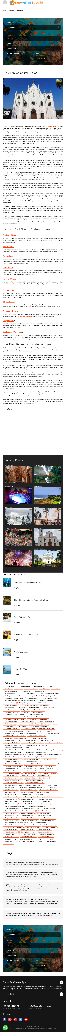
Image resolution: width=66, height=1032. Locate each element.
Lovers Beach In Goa (11, 813)
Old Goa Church (9, 686)
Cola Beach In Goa (27, 815)
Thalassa (18, 689)
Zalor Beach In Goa (10, 804)
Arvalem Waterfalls (10, 693)
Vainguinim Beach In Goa (36, 806)
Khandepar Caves (38, 712)
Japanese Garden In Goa (27, 778)
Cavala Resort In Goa (11, 775)
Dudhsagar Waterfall (24, 686)
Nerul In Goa (8, 841)
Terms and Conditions (33, 1026)
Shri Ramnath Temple (11, 721)
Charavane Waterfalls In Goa (13, 766)
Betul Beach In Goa (10, 822)
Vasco (40, 841)
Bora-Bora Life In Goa (11, 771)
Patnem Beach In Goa (46, 818)
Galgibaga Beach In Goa (12, 818)
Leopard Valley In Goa (28, 775)
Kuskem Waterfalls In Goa (53, 764)
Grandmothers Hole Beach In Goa (14, 806)
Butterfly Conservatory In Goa (52, 797)
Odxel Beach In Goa (27, 813)
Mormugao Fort (26, 691)
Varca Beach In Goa (29, 834)
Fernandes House (32, 698)
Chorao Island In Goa (27, 792)
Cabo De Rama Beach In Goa (13, 827)
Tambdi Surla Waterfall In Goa (13, 761)
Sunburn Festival (39, 696)
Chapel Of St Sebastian (45, 721)
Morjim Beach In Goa (46, 834)
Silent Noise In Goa (29, 773)
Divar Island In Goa (51, 785)
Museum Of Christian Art (28, 700)
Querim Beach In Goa (49, 827)
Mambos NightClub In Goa (32, 797)
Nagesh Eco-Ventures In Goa (13, 780)
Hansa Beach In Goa (44, 811)
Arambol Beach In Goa (26, 839)
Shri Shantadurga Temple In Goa (50, 733)
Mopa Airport (8, 843)
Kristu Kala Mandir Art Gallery (39, 726)
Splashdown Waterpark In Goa (13, 782)
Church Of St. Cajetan (11, 691)
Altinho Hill (25, 712)
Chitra (29, 731)
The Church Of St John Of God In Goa (36, 745)
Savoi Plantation (9, 707)
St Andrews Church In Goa (15, 10)
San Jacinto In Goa (10, 794)
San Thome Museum (11, 700)
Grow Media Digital (50, 1028)
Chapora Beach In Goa (27, 799)
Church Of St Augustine (11, 712)
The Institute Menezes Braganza (14, 724)
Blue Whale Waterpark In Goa (13, 785)
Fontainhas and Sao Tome (46, 728)
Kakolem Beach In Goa (44, 815)
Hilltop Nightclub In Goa (40, 771)
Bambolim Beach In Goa (45, 832)
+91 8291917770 (11, 1006)
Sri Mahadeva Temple (29, 728)
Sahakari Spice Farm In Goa (37, 735)
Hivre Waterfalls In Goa (49, 759)
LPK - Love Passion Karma (12, 797)
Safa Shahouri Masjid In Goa (13, 745)
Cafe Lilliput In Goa (43, 775)
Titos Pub (55, 689)
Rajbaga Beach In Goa (42, 822)
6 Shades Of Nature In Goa (33, 785)
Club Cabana (38, 686)
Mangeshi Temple (34, 707)
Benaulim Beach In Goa (28, 836)
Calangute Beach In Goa (45, 799)
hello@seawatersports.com (40, 1006)
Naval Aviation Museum (50, 724)
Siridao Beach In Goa (29, 825)
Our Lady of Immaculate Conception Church (17, 696)
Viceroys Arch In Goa (30, 740)
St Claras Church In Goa (12, 754)
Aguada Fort (25, 705)
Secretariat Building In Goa (12, 759)
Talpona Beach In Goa (27, 829)
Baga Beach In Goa (10, 839)
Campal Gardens (10, 726)
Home (4, 10)
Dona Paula (8, 689)
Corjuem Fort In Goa (53, 754)
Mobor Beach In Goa (26, 822)
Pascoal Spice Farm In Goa (39, 738)
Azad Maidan (22, 726)
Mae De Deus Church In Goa (13, 752)
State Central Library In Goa (49, 698)
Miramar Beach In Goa (32, 827)
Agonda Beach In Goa (11, 836)
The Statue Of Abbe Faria (36, 714)
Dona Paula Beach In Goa (12, 834)
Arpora (52, 839)
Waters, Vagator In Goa (46, 768)
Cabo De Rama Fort (40, 691)
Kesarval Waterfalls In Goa (33, 764)
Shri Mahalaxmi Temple (40, 710)
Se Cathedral (44, 689)
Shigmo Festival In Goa (52, 787)
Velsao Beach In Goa (11, 832)
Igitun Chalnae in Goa (11, 789)
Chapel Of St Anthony (34, 724)
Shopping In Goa (9, 787)
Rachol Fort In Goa (10, 757)
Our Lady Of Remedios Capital (27, 733)
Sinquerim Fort (42, 839)
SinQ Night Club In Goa (11, 768)
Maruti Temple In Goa (47, 740)
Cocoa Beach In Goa (28, 811)
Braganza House (52, 696)
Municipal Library (9, 733)
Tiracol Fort (21, 707)
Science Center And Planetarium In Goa (16, 738)
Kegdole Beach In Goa (11, 811)
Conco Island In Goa (43, 792)
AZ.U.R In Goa (50, 766)
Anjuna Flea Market (31, 689)
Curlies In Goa (26, 771)
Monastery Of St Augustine (40, 705)
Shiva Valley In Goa (10, 778)
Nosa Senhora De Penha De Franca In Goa (17, 747)
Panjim (32, 841)
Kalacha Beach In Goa (44, 801)
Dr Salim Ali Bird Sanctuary (27, 693)
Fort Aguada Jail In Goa (11, 743)
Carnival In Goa (43, 778)
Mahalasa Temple (10, 703)
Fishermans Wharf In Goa (28, 789)
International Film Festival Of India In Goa (30, 787)
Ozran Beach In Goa (49, 808)
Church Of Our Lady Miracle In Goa (33, 743)
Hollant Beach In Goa (29, 818)
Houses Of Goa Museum (12, 717)
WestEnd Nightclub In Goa (12, 773)
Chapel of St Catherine (27, 721)
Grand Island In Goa (10, 792)
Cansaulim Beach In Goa (12, 825)
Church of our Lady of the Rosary (38, 719)
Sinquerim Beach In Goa (31, 759)
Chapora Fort (50, 686)
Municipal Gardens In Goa (12, 740)
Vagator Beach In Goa (11, 801)
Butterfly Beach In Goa (27, 832)
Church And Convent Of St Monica (14, 714)
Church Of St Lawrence (11, 728)
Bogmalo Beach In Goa (11, 815)
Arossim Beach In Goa (26, 804)
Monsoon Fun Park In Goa (33, 780)
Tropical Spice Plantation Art (47, 700)
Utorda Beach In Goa (43, 813)
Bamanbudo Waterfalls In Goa (13, 764)
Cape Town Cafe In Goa (29, 768)
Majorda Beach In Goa (44, 829)
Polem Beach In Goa (11, 829)
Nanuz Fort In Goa (25, 757)
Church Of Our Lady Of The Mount (14, 719)
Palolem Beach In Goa (46, 836)
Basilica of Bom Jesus (11, 705)
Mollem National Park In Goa (48, 789)
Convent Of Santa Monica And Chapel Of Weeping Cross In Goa (23, 750)
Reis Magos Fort (24, 710)
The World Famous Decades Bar (14, 731)
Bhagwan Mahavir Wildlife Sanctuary (50, 693)
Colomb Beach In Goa (48, 820)
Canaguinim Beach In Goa (29, 820)
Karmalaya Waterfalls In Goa (34, 766)
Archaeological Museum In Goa (14, 698)
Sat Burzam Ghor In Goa (54, 743)
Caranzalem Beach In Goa (12, 808)
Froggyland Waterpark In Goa (34, 782)
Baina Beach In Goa (43, 804)
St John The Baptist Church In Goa (33, 754)
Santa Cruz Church (48, 707)
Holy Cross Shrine (10, 710)
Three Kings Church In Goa (53, 750)
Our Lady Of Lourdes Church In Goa (36, 752)
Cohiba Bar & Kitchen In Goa (48, 773)
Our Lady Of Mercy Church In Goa (14, 735)
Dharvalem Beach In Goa (31, 808)
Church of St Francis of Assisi (41, 703)
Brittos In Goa (39, 794)
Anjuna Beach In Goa (11, 799)
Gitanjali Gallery (23, 703)
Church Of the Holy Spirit (43, 731)
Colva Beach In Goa (27, 801)
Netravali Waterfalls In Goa (33, 761)
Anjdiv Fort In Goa (40, 757)
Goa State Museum (25, 794)
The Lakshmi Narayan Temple (32, 717)
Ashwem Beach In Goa (11, 820)
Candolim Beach (21, 841)
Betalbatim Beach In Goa (47, 825)
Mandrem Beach (51, 841)
